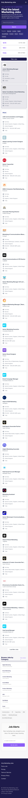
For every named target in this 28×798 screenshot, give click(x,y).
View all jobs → (23, 658)
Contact (3, 778)
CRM (24, 712)
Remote (9, 31)
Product (21, 34)
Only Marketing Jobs (8, 2)
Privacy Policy (5, 775)
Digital (19, 31)
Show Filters (14, 59)
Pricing (3, 769)
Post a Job (4, 766)
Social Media (5, 34)
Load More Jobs (14, 649)
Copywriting (17, 712)
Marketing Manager (13, 715)
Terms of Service (6, 772)
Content (11, 34)
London (14, 31)
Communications (5, 712)
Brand (16, 34)
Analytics (4, 715)
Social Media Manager (7, 717)
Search (14, 27)
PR (12, 712)
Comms (4, 36)
